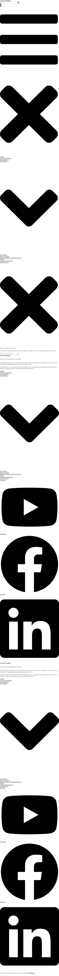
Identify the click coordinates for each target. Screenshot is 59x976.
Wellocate (31, 973)
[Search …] (0, 4)
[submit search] (18, 2)
